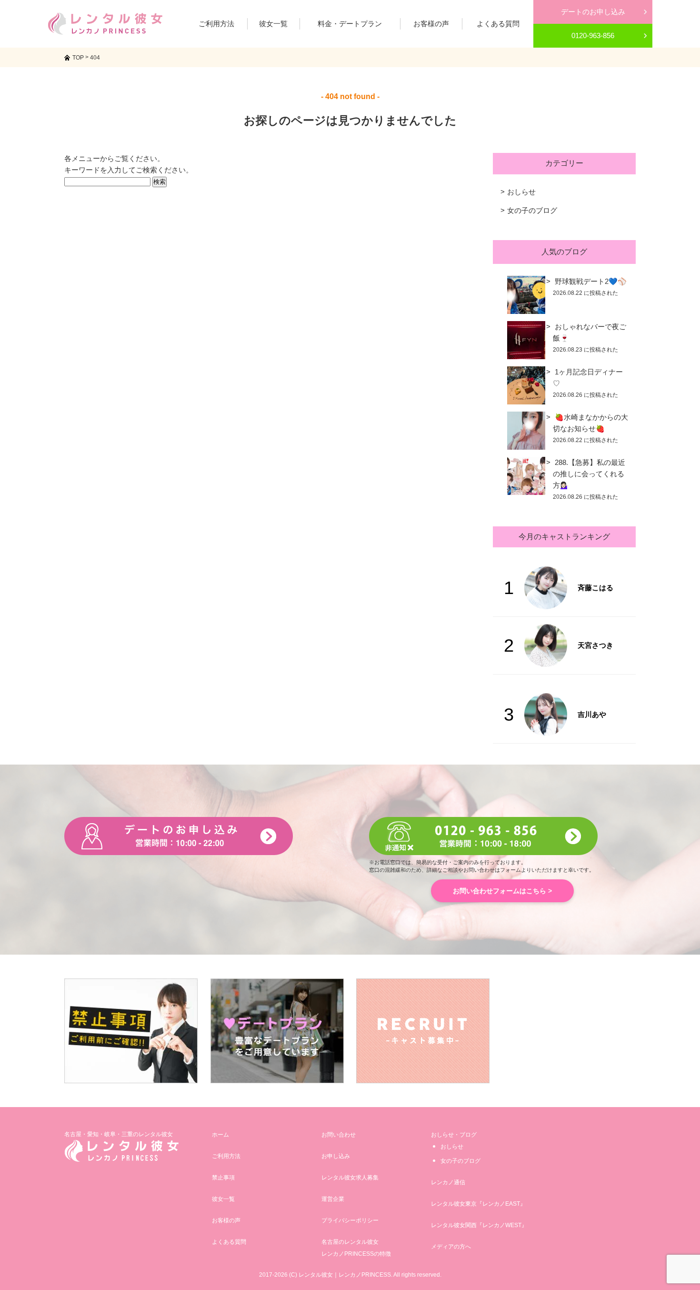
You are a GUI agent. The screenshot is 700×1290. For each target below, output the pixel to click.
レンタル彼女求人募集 (350, 1177)
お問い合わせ (338, 1134)
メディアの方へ (451, 1246)
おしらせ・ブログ (454, 1134)
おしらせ (521, 192)
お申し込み (335, 1156)
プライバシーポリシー (350, 1220)
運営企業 (332, 1199)
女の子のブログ (532, 210)
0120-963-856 (592, 35)
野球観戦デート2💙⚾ (591, 281)
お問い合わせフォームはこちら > (502, 891)
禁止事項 (223, 1177)
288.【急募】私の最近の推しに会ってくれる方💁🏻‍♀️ (589, 473)
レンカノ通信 (448, 1182)
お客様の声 (226, 1220)
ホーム (220, 1134)
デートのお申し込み (593, 12)
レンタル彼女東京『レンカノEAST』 (478, 1203)
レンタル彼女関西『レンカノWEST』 (479, 1225)
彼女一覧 (223, 1199)
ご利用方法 (226, 1156)
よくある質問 (229, 1242)
